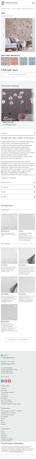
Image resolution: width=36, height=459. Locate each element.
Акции (3, 422)
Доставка (4, 196)
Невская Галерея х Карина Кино (11, 404)
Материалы (4, 416)
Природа (4, 388)
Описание (4, 133)
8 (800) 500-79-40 (8, 364)
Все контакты (5, 377)
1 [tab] (16, 50)
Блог (2, 420)
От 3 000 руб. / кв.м (9, 123)
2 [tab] (19, 50)
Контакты (4, 437)
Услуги (3, 418)
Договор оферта (6, 441)
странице (32, 174)
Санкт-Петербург (6, 400)
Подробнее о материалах (18, 339)
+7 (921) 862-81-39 (7, 358)
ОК (18, 456)
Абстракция (4, 396)
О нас (2, 431)
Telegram (6, 355)
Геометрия (4, 394)
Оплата (3, 192)
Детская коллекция (7, 402)
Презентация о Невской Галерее (11, 411)
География (4, 398)
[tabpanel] (18, 35)
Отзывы (3, 424)
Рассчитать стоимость (18, 74)
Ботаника (4, 390)
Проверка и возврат (7, 439)
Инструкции (5, 187)
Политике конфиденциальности (15, 451)
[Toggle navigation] (33, 3)
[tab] (18, 133)
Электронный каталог (7, 414)
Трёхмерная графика (7, 392)
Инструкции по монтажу (8, 413)
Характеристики (6, 182)
